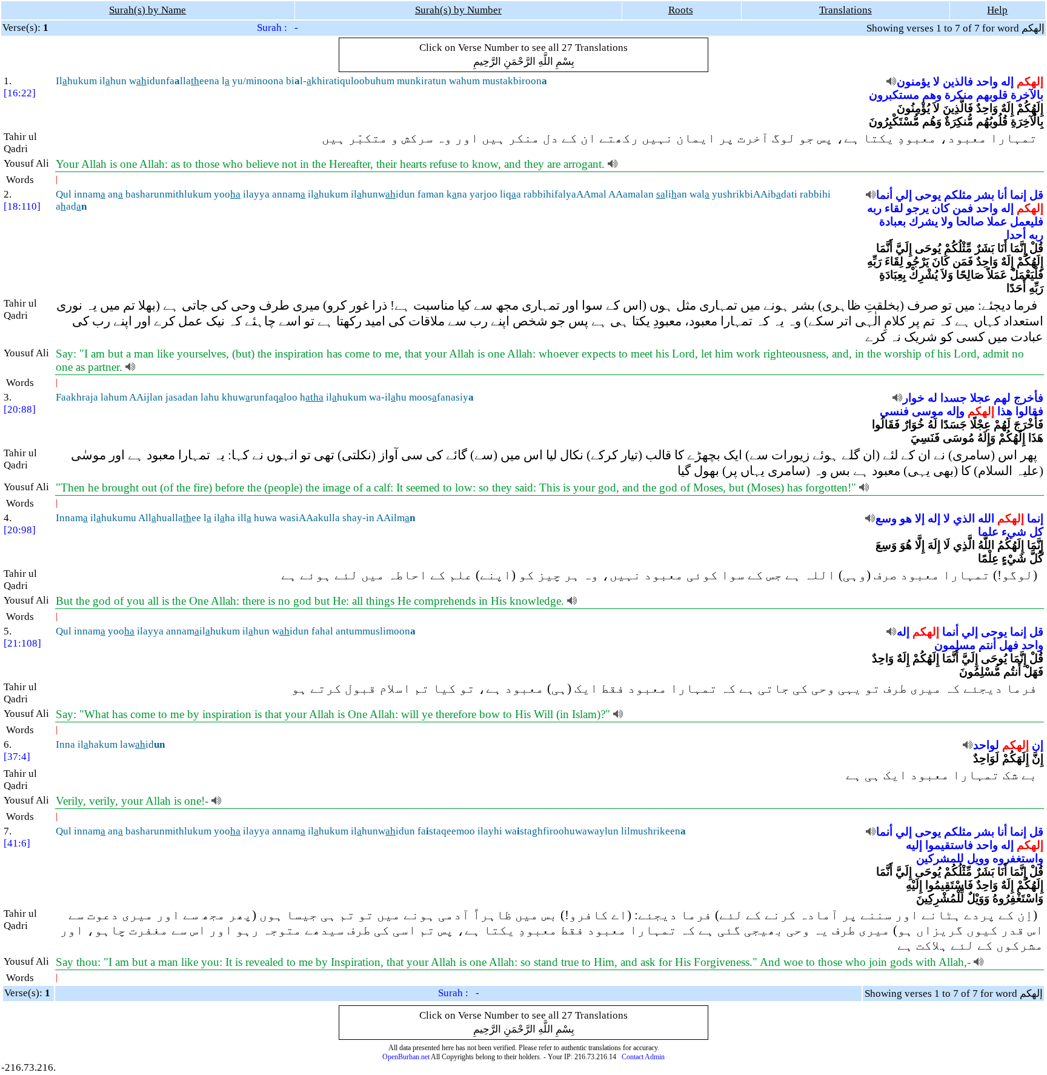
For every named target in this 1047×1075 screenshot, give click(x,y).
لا (936, 81)
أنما (884, 194)
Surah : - (277, 27)
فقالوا (1029, 411)
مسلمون (955, 645)
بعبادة (892, 221)
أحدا (1016, 234)
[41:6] (17, 843)
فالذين (958, 81)
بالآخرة (1027, 94)
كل (1036, 531)
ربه (874, 208)
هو (906, 518)
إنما (1018, 194)
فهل (1009, 645)
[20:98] (20, 530)
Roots (680, 10)
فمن (962, 208)
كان (940, 208)
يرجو (917, 208)
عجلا (980, 397)
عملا (997, 221)
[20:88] (20, 409)
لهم (1002, 397)
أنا (1002, 194)
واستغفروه (1017, 858)
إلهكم (1030, 81)
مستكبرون (894, 94)
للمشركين (940, 858)
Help (997, 10)
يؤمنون (913, 81)
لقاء (894, 208)
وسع (886, 518)
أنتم (987, 645)
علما (988, 531)
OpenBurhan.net (406, 1057)
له (932, 397)
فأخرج (1028, 397)
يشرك (923, 221)
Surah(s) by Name (147, 10)
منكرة (959, 94)
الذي (964, 518)
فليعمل (1026, 221)
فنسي (894, 411)
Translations (845, 10)
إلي (904, 194)
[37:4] (17, 756)
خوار (914, 397)
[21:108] (22, 643)
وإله (955, 411)
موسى (927, 411)
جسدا (953, 397)
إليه (914, 845)
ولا (947, 221)
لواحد (986, 745)
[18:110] (22, 206)
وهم (932, 94)
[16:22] (20, 93)
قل (1036, 194)
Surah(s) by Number (458, 10)
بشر (984, 194)
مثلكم (958, 194)
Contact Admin (643, 1057)
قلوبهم (992, 94)
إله (1007, 81)
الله (986, 518)
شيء (1014, 531)
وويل (978, 858)
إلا (920, 518)
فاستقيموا (949, 845)
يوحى (928, 194)
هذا (1004, 411)
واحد (987, 81)
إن (1037, 745)
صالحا (970, 221)
